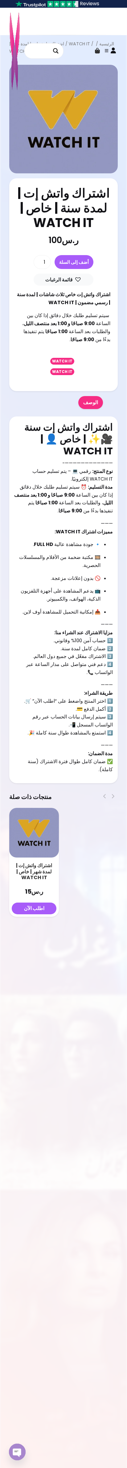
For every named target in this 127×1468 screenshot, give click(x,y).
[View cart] (97, 51)
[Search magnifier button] (55, 50)
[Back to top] (117, 1454)
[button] (64, 280)
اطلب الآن (34, 908)
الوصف (90, 402)
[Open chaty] (17, 1452)
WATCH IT (62, 361)
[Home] (105, 1454)
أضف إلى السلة (74, 262)
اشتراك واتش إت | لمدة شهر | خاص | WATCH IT (34, 871)
